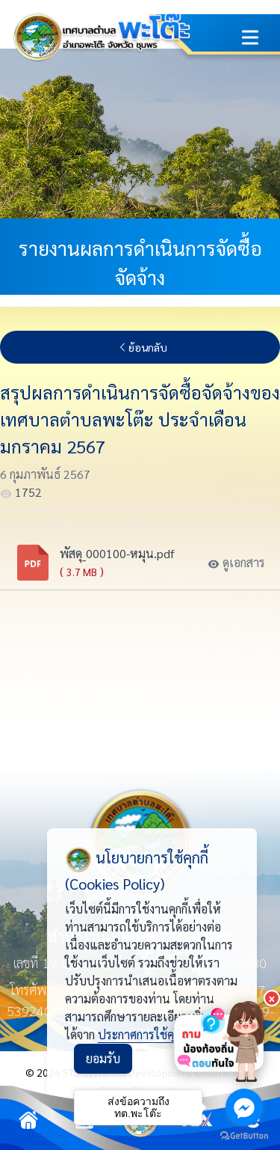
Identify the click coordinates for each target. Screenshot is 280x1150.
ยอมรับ (103, 1058)
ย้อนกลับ (147, 347)
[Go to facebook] (244, 1107)
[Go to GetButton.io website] (244, 1135)
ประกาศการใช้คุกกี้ (142, 1034)
